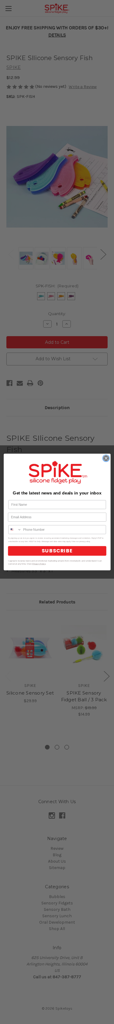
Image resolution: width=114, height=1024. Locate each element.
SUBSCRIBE (57, 550)
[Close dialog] (106, 458)
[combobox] (15, 529)
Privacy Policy (38, 563)
